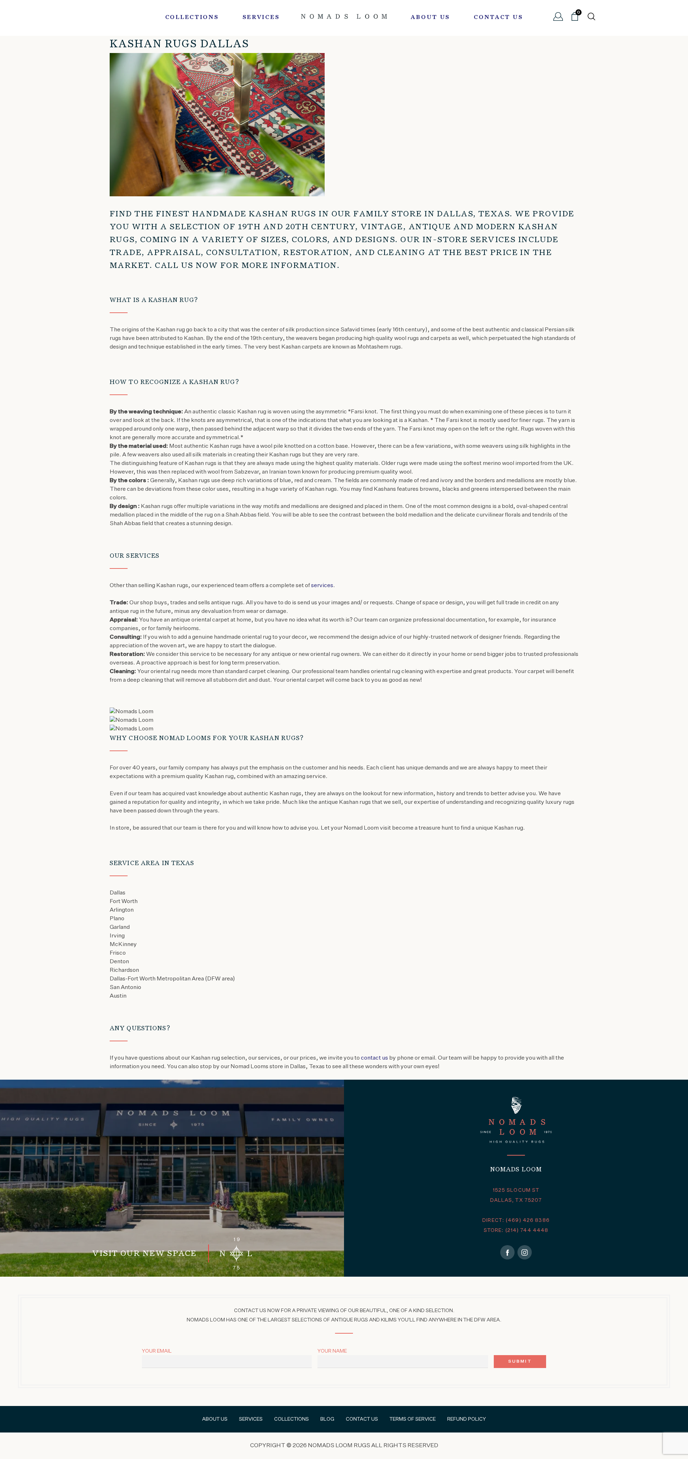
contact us (374, 1058)
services (322, 586)
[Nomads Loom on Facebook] (507, 1252)
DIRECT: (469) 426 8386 (516, 1220)
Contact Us (498, 17)
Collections (192, 17)
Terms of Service (413, 1419)
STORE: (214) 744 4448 (516, 1230)
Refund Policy (466, 1419)
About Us (430, 17)
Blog (327, 1419)
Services (261, 17)
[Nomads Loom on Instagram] (524, 1252)
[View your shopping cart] (575, 19)
